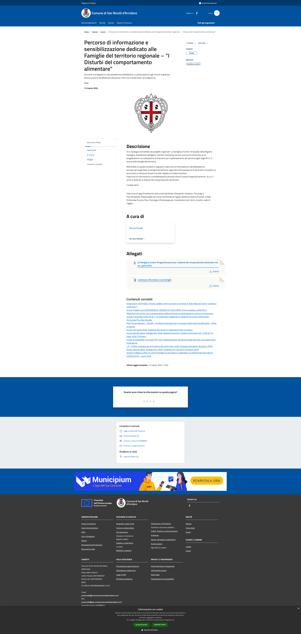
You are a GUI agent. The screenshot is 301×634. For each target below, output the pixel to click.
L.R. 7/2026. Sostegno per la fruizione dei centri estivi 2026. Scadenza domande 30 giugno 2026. (170, 346)
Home (86, 31)
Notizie (188, 523)
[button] (150, 630)
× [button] (298, 608)
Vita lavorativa (122, 532)
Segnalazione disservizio (126, 570)
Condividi (190, 43)
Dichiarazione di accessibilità (162, 579)
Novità (95, 31)
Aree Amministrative (89, 528)
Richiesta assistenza (124, 579)
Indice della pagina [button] (94, 142)
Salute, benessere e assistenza (163, 539)
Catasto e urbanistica (124, 543)
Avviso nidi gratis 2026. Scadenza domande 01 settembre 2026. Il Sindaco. (160, 329)
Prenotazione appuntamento (127, 566)
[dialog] (150, 620)
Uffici (83, 532)
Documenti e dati (88, 549)
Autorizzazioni (156, 543)
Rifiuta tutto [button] (160, 625)
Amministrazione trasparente (162, 566)
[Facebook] (196, 13)
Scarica (216, 271)
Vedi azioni (202, 43)
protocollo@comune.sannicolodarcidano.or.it (99, 595)
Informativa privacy (158, 570)
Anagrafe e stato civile (125, 523)
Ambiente (155, 535)
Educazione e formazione (161, 523)
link (173, 620)
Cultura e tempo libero (125, 528)
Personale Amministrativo (91, 544)
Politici (84, 540)
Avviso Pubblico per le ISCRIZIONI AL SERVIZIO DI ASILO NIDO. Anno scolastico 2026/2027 (167, 310)
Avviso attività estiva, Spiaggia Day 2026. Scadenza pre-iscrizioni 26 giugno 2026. (163, 349)
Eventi (188, 550)
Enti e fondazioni (88, 536)
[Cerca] (217, 13)
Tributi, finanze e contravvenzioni (164, 531)
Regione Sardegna (88, 3)
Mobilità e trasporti (123, 550)
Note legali (155, 574)
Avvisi (103, 31)
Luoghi (188, 546)
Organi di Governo (88, 523)
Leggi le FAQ (121, 574)
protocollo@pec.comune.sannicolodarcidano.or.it (101, 602)
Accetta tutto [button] (141, 625)
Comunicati (190, 528)
